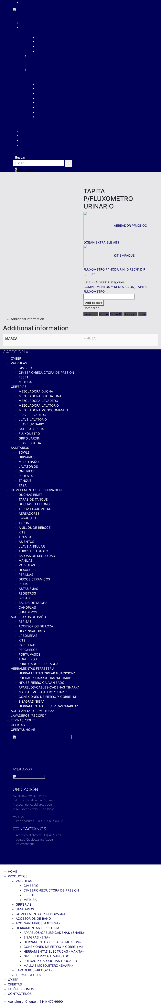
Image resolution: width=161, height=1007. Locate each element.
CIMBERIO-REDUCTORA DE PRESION (64, 41)
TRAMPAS (26, 537)
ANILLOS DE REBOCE (35, 528)
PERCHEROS (28, 650)
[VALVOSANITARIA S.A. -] (26, 14)
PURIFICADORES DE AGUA (39, 664)
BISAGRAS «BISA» (49, 88)
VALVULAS (36, 32)
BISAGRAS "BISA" (31, 701)
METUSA (42, 51)
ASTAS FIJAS (28, 589)
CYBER (26, 131)
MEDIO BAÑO (29, 462)
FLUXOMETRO (29, 434)
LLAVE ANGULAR (32, 546)
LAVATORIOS (28, 466)
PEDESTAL (27, 476)
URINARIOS (27, 457)
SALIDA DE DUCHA (33, 603)
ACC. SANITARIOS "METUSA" (32, 711)
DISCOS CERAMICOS (34, 579)
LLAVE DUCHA (30, 443)
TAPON (24, 523)
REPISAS (25, 622)
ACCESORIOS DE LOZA (36, 626)
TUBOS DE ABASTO (33, 551)
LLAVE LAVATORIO (33, 419)
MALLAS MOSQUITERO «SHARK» (61, 117)
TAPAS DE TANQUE (33, 499)
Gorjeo (104, 314)
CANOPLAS (27, 607)
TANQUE (25, 481)
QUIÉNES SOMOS (34, 140)
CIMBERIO (43, 37)
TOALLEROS (28, 659)
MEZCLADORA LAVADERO (38, 401)
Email (142, 314)
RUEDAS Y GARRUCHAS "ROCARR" (45, 678)
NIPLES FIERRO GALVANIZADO (59, 107)
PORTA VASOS (29, 654)
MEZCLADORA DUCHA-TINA (40, 396)
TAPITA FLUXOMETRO (35, 509)
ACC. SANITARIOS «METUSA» (50, 74)
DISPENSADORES (32, 631)
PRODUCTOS (30, 27)
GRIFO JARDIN (29, 438)
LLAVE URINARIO (31, 424)
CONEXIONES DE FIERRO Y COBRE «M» (66, 98)
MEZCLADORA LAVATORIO (39, 405)
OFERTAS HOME (23, 730)
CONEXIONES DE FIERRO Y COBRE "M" (48, 697)
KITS (22, 532)
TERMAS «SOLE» (41, 126)
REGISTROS (27, 593)
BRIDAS (24, 598)
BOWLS (24, 452)
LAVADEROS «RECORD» (46, 121)
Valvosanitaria (25, 844)
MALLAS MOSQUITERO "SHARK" (43, 692)
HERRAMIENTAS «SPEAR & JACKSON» (65, 93)
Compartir (91, 308)
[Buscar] (68, 163)
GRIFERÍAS (36, 56)
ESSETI (41, 46)
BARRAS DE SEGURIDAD (37, 556)
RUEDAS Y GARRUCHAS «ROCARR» (63, 112)
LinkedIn (116, 314)
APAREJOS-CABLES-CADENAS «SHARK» (67, 84)
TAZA (23, 485)
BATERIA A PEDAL (32, 429)
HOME (25, 23)
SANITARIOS (37, 60)
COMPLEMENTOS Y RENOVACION (53, 65)
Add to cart (93, 303)
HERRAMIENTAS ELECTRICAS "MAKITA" (48, 706)
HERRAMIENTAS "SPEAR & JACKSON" (47, 673)
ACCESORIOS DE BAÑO (46, 70)
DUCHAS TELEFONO (34, 504)
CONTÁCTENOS (32, 145)
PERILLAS (26, 575)
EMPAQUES (27, 518)
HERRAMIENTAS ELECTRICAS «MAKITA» (66, 103)
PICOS (23, 584)
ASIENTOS (26, 542)
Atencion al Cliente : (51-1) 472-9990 (44, 2)
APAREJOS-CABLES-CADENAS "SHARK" (49, 687)
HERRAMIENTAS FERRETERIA (50, 79)
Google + (130, 314)
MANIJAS (26, 560)
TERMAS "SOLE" (23, 720)
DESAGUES (27, 570)
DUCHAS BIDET (30, 495)
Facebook (90, 314)
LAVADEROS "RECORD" (28, 715)
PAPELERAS (27, 645)
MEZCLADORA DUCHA (36, 391)
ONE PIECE (27, 471)
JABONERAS (28, 636)
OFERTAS (28, 135)
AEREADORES (29, 513)
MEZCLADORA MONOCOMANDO (43, 410)
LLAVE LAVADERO (32, 415)
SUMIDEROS (28, 612)
